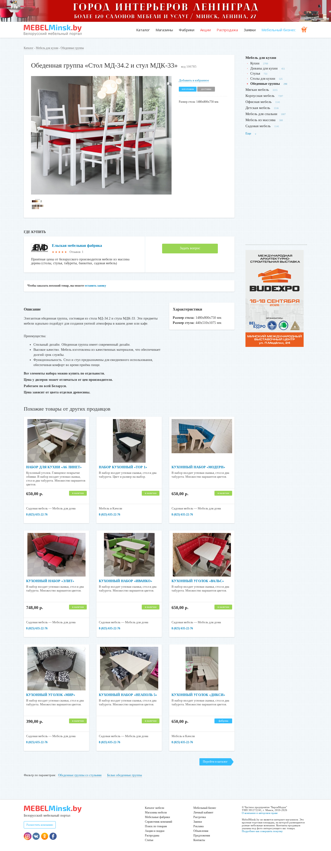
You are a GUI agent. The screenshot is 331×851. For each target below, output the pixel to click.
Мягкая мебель (257, 90)
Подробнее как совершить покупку (262, 831)
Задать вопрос (190, 248)
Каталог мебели (154, 808)
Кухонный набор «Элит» (50, 581)
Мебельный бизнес (278, 29)
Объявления (200, 831)
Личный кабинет (203, 812)
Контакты (199, 840)
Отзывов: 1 (76, 252)
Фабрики (186, 29)
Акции (205, 29)
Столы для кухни (262, 78)
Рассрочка (199, 817)
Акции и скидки (154, 831)
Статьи (149, 840)
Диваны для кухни (264, 68)
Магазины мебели (156, 812)
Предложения (201, 835)
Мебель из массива (260, 120)
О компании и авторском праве (260, 813)
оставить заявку (95, 285)
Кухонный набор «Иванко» (125, 581)
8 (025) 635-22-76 (36, 514)
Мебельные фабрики (157, 817)
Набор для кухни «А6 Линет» (54, 467)
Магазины (164, 29)
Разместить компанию (39, 825)
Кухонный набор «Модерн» (198, 467)
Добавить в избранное (194, 80)
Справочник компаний (158, 821)
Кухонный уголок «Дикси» (198, 695)
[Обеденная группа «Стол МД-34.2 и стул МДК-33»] (101, 193)
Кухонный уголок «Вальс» (198, 581)
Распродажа (227, 29)
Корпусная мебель (260, 96)
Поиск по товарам (156, 826)
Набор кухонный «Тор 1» (123, 467)
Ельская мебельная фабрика (77, 245)
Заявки (250, 29)
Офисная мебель (258, 102)
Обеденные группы (72, 48)
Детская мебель (257, 108)
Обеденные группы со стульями (80, 775)
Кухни (255, 63)
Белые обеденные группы (124, 775)
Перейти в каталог (215, 761)
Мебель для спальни (261, 114)
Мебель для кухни (47, 48)
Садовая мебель (258, 126)
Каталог (143, 29)
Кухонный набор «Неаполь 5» (128, 695)
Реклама (198, 826)
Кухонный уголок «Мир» (50, 695)
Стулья (255, 73)
